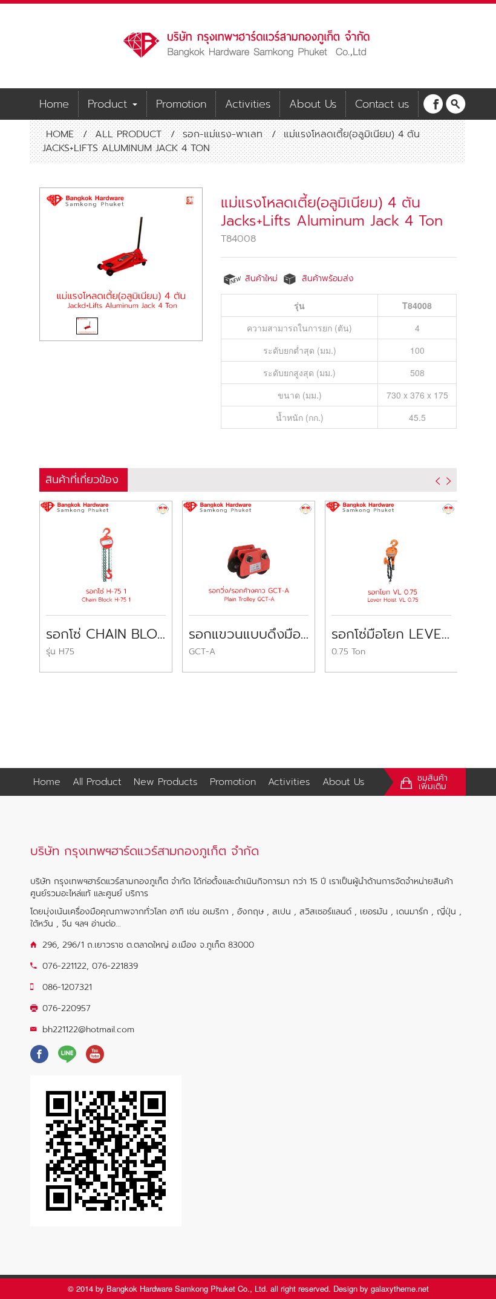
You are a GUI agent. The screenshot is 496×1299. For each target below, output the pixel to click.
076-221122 (64, 966)
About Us (312, 104)
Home (54, 104)
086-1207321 (67, 987)
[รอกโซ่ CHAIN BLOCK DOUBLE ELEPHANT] (106, 551)
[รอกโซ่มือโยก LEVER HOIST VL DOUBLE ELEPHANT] (391, 551)
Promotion (181, 104)
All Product (128, 134)
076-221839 (115, 966)
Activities (247, 104)
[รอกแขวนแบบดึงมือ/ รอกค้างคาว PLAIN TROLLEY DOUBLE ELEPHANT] (249, 551)
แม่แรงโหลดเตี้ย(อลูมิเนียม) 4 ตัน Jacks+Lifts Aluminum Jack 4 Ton (332, 212)
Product (109, 104)
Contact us (382, 104)
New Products (166, 782)
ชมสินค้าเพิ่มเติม (432, 782)
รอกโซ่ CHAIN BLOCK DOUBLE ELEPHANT (106, 634)
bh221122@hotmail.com (88, 1029)
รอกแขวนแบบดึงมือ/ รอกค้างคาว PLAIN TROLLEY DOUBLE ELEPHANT (248, 634)
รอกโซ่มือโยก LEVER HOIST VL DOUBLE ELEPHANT (391, 634)
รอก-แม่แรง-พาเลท (223, 134)
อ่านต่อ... (106, 923)
